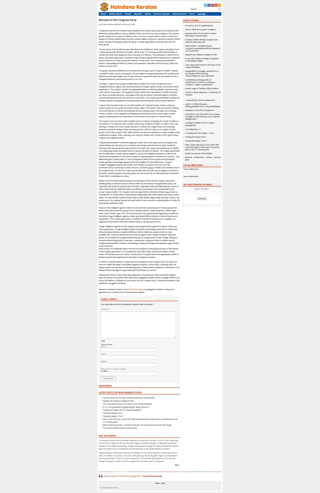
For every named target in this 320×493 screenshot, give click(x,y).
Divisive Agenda (162, 14)
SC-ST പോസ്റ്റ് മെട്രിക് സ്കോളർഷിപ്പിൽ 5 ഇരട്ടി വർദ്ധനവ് (126, 407)
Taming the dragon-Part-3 (113, 413)
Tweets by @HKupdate (190, 169)
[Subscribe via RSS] (219, 6)
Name (104, 347)
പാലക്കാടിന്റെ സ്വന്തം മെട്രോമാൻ (199, 100)
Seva (192, 14)
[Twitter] (205, 6)
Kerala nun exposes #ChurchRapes (198, 153)
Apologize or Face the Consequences (199, 110)
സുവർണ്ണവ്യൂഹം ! (193, 129)
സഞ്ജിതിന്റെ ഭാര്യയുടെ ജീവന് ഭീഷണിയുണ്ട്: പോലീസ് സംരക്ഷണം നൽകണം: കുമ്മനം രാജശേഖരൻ (200, 82)
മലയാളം (202, 14)
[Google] (212, 6)
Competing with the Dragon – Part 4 (199, 133)
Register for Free (129, 289)
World (148, 14)
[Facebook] (209, 6)
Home (103, 14)
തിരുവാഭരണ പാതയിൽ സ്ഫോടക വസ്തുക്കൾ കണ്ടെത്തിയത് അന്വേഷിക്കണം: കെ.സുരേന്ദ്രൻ (203, 48)
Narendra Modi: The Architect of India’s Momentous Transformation (129, 398)
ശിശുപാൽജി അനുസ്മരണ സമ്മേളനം (200, 29)
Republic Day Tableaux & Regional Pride (118, 401)
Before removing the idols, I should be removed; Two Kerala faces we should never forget (137, 425)
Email (103, 354)
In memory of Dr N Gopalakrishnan (199, 26)
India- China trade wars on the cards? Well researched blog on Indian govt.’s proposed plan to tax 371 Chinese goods (202, 147)
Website (104, 361)
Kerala (128, 14)
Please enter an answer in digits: (113, 369)
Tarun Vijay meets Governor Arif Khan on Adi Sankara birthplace (127, 404)
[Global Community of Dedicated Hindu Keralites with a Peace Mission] (128, 11)
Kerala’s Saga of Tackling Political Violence (202, 88)
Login (140, 289)
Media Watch (115, 14)
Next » (177, 465)
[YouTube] (216, 6)
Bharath (138, 14)
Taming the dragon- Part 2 (113, 416)
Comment (105, 309)
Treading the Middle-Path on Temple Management (122, 410)
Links (163, 483)
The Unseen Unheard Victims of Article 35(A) (120, 428)
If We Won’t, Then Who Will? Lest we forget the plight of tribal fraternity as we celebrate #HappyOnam (202, 116)
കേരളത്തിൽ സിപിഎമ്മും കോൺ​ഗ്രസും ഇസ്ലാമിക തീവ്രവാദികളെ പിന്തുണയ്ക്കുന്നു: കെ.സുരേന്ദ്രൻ (202, 73)
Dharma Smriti (179, 14)
